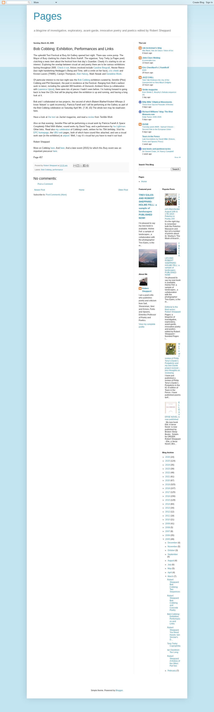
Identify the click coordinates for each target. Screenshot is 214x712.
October (171, 550)
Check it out (63, 67)
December (173, 543)
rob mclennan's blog (152, 48)
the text (52, 117)
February (172, 671)
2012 (168, 512)
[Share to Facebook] (84, 165)
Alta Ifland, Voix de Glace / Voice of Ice (157, 51)
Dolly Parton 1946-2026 (151, 117)
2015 (168, 500)
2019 (168, 484)
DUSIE (145, 124)
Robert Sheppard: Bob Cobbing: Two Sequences (173, 585)
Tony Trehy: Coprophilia (173, 644)
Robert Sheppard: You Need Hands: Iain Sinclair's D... (173, 633)
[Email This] (74, 165)
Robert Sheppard (146, 289)
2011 (168, 516)
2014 (168, 504)
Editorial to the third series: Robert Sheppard (173, 309)
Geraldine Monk (114, 74)
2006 (168, 535)
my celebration (63, 129)
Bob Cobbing (84, 80)
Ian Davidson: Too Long (173, 651)
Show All (178, 157)
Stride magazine (150, 89)
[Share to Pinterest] (87, 165)
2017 (168, 492)
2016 (168, 496)
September (173, 554)
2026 (168, 457)
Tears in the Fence (151, 136)
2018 (168, 488)
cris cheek (114, 70)
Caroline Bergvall (101, 67)
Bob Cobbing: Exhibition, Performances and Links (173, 619)
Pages (47, 16)
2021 (168, 476)
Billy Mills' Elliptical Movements (157, 102)
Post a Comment (45, 184)
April (170, 572)
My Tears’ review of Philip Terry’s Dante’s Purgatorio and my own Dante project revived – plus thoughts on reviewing (172, 358)
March (171, 576)
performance (57, 170)
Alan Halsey (82, 74)
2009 (168, 523)
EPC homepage (41, 132)
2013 (168, 508)
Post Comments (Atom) (56, 195)
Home (81, 190)
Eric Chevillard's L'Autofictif (155, 67)
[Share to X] (81, 165)
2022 (168, 472)
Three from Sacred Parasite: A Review (157, 105)
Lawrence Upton (46, 89)
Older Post (123, 190)
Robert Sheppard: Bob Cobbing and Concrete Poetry (173, 603)
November (173, 546)
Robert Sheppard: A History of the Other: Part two (173, 661)
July (170, 564)
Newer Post (39, 190)
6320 (144, 70)
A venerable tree (148, 60)
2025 (168, 461)
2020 (168, 480)
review (91, 117)
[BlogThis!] (78, 165)
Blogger (119, 690)
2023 (168, 469)
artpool (66, 135)
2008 (168, 527)
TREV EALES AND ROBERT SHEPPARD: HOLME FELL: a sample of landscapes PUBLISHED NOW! (172, 259)
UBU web (58, 132)
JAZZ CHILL (148, 77)
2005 (168, 539)
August (171, 560)
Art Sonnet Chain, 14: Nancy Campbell (157, 151)
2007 (168, 531)
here (52, 148)
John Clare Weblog (151, 58)
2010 (168, 519)
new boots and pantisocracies (156, 149)
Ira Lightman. (119, 126)
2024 (168, 465)
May (170, 568)
